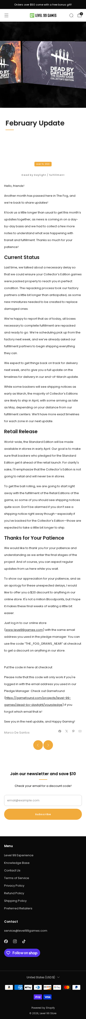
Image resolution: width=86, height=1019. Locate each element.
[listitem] (43, 4)
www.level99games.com (24, 630)
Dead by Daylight (34, 175)
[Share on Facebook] (60, 731)
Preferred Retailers (18, 908)
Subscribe (43, 814)
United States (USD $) (41, 977)
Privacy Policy (14, 885)
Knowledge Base (17, 863)
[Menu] (6, 15)
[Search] (71, 15)
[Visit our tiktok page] (23, 941)
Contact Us (12, 870)
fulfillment (57, 175)
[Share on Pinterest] (73, 731)
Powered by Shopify (43, 1008)
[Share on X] (66, 731)
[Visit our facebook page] (5, 941)
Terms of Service (16, 878)
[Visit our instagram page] (14, 941)
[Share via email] (80, 731)
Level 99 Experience (18, 855)
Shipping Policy (15, 901)
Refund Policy (14, 893)
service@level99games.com (25, 930)
